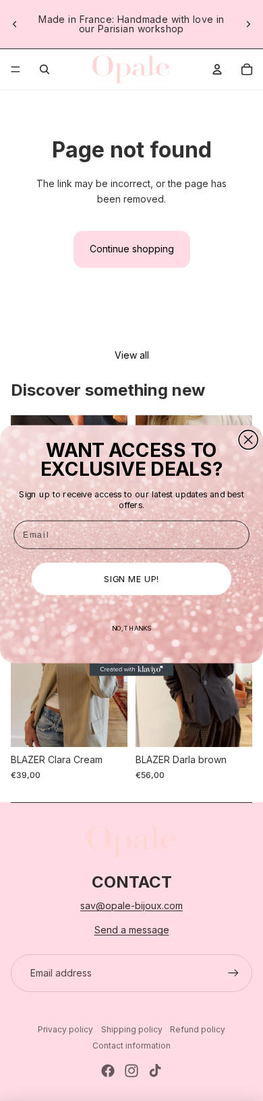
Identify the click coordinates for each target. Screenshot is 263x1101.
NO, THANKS (131, 628)
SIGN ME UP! (131, 578)
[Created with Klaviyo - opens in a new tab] (132, 670)
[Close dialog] (248, 439)
